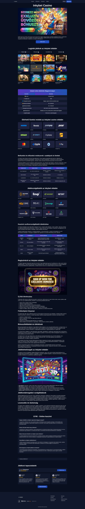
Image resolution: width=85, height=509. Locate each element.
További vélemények (42, 486)
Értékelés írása (61, 470)
